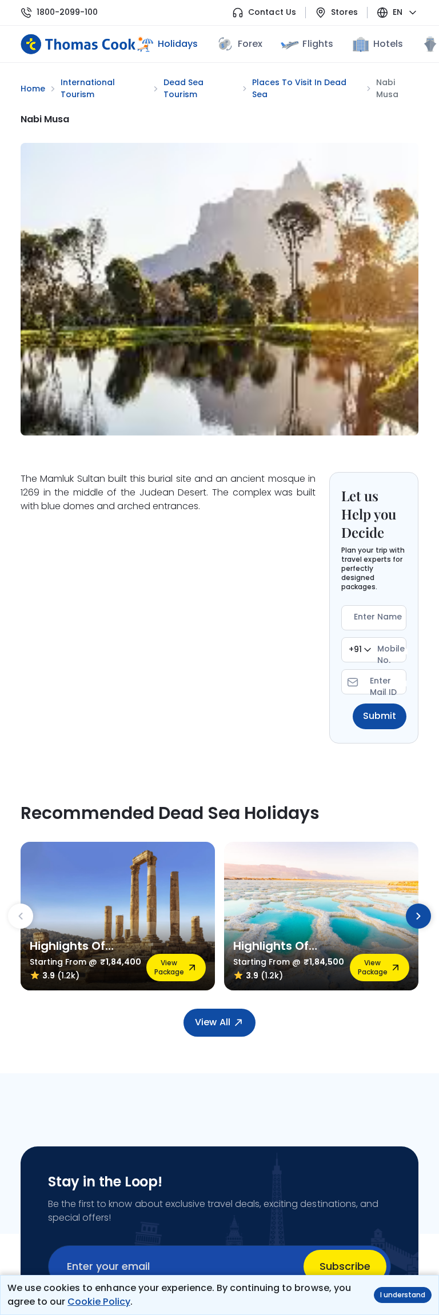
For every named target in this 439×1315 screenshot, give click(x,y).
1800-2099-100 (67, 12)
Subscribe (345, 1266)
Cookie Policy (98, 1301)
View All (212, 1022)
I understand (402, 1295)
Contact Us (272, 12)
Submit (379, 715)
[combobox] (360, 650)
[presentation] (20, 916)
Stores (344, 12)
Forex (250, 43)
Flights (317, 43)
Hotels (388, 43)
